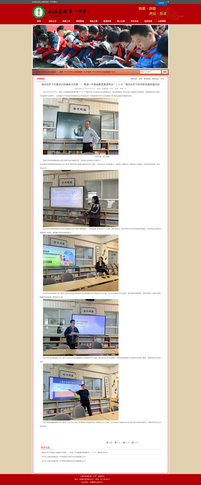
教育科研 (107, 21)
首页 (39, 21)
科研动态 (155, 79)
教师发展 (148, 21)
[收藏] (109, 442)
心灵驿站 (162, 21)
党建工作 (66, 21)
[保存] (118, 442)
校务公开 (52, 21)
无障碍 (161, 3)
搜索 (165, 72)
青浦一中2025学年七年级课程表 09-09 (101, 72)
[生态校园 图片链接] (100, 68)
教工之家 (121, 21)
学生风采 (135, 21)
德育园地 (80, 21)
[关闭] (126, 442)
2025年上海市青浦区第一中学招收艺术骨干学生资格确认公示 (64, 457)
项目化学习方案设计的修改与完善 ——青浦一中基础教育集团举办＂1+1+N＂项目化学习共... (75, 452)
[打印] (135, 442)
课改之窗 (93, 21)
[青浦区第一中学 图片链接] (61, 18)
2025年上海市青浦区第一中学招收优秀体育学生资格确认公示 (64, 461)
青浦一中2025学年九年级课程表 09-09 (73, 72)
